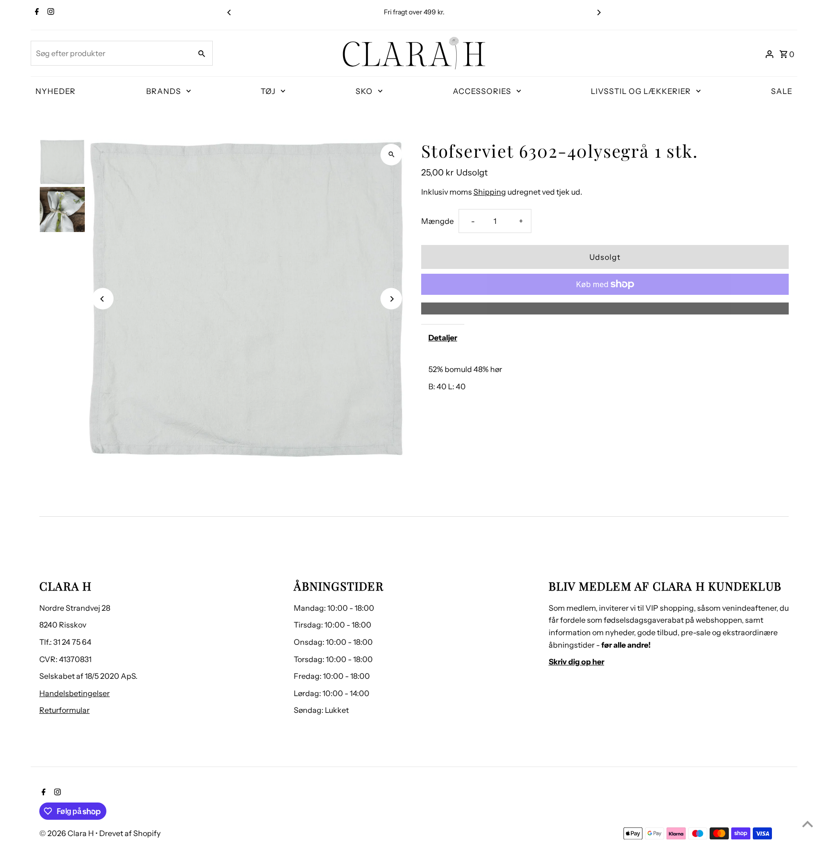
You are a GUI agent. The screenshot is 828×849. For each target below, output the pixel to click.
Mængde (437, 221)
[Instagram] (49, 12)
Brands (163, 91)
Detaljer (442, 337)
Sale (782, 91)
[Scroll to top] (807, 824)
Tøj (268, 91)
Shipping (489, 192)
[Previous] (229, 12)
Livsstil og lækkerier (641, 91)
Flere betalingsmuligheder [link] (605, 308)
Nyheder (55, 91)
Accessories (482, 91)
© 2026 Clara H (67, 833)
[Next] (598, 12)
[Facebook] (36, 12)
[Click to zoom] (391, 154)
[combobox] (110, 53)
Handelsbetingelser (74, 693)
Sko (364, 91)
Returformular (64, 710)
